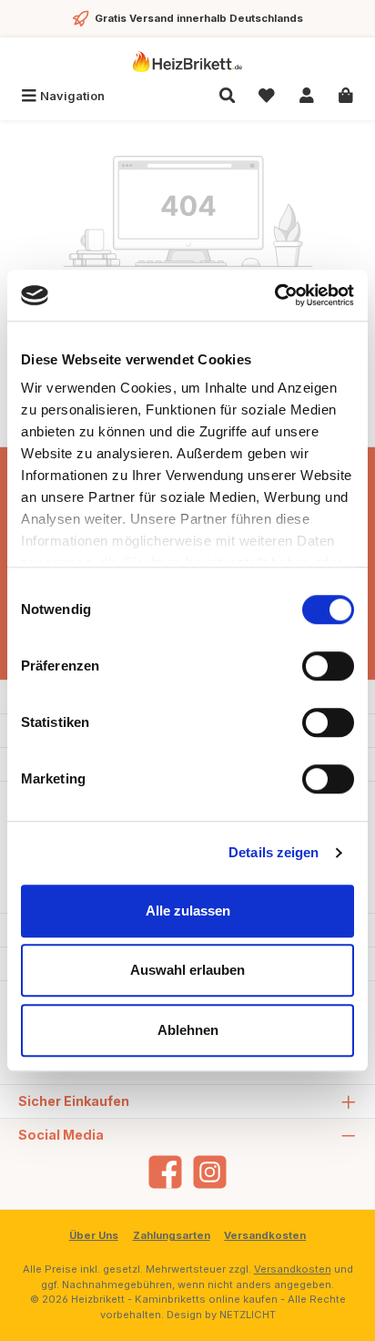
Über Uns (93, 1235)
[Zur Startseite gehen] (187, 61)
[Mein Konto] (307, 96)
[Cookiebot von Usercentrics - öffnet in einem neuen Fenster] (274, 295)
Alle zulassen (188, 910)
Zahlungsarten (171, 1235)
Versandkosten (265, 1235)
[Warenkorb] (346, 96)
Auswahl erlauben (187, 970)
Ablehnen (187, 1030)
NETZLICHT (247, 1314)
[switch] (328, 666)
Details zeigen (273, 852)
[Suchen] (228, 96)
